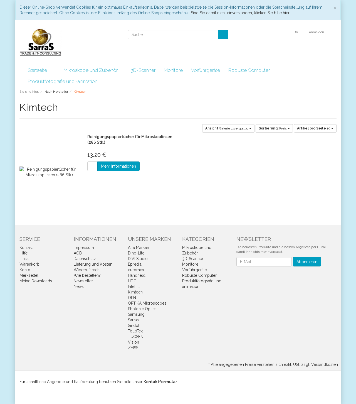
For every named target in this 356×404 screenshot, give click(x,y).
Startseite (37, 70)
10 (314, 128)
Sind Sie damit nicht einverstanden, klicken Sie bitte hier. (240, 13)
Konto (24, 270)
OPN (132, 297)
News (79, 286)
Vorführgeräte (205, 70)
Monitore (173, 70)
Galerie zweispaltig (227, 128)
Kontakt (26, 247)
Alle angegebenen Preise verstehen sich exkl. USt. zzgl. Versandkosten (274, 364)
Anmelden (317, 32)
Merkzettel (28, 275)
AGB (78, 253)
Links (24, 258)
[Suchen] (223, 34)
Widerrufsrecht (87, 270)
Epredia (135, 264)
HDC (132, 281)
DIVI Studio (138, 258)
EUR (295, 32)
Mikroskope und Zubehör (91, 70)
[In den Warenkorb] (92, 166)
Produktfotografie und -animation (63, 81)
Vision (133, 342)
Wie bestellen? (87, 275)
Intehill (134, 286)
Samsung (136, 314)
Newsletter (83, 281)
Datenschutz (85, 258)
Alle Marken (138, 247)
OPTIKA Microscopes (147, 303)
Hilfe (23, 253)
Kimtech (135, 292)
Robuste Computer (249, 70)
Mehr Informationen (118, 166)
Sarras (133, 320)
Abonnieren (306, 261)
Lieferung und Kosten (93, 264)
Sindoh (134, 325)
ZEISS (133, 348)
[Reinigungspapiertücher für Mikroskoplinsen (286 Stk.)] (49, 172)
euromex (136, 270)
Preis (273, 128)
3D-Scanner (143, 70)
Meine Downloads (35, 281)
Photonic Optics (142, 309)
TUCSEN (135, 336)
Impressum (84, 247)
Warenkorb (29, 264)
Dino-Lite (136, 253)
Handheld (136, 275)
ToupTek (135, 331)
